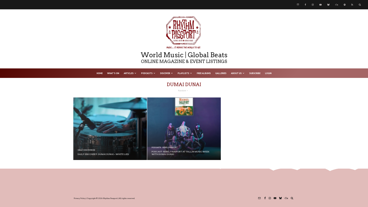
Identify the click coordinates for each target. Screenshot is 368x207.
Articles (129, 73)
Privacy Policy (80, 198)
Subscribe (254, 73)
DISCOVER (165, 73)
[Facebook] (305, 5)
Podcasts (147, 73)
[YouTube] (320, 5)
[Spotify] (344, 5)
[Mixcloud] (336, 5)
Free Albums (204, 73)
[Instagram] (313, 5)
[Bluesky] (328, 5)
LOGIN (268, 73)
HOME (100, 73)
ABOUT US (236, 73)
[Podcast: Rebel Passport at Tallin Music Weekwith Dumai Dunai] (184, 128)
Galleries (220, 73)
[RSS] (352, 5)
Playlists (183, 73)
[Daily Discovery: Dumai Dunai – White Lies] (110, 128)
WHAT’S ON (113, 73)
